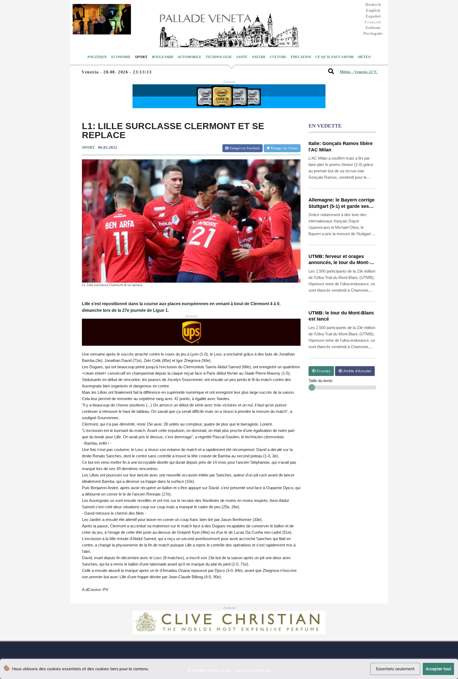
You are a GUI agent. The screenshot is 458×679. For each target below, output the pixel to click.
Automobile (189, 57)
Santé (242, 57)
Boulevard (162, 57)
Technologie (219, 57)
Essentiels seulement (395, 669)
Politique (97, 57)
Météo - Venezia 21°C (358, 72)
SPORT (88, 147)
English (373, 10)
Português (373, 33)
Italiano (373, 27)
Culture (278, 57)
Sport (141, 57)
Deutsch (373, 4)
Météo (364, 57)
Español (373, 16)
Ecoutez (323, 371)
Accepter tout (438, 669)
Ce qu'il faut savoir (334, 57)
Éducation (301, 57)
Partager (244, 148)
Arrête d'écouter (356, 371)
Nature (259, 57)
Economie (121, 57)
